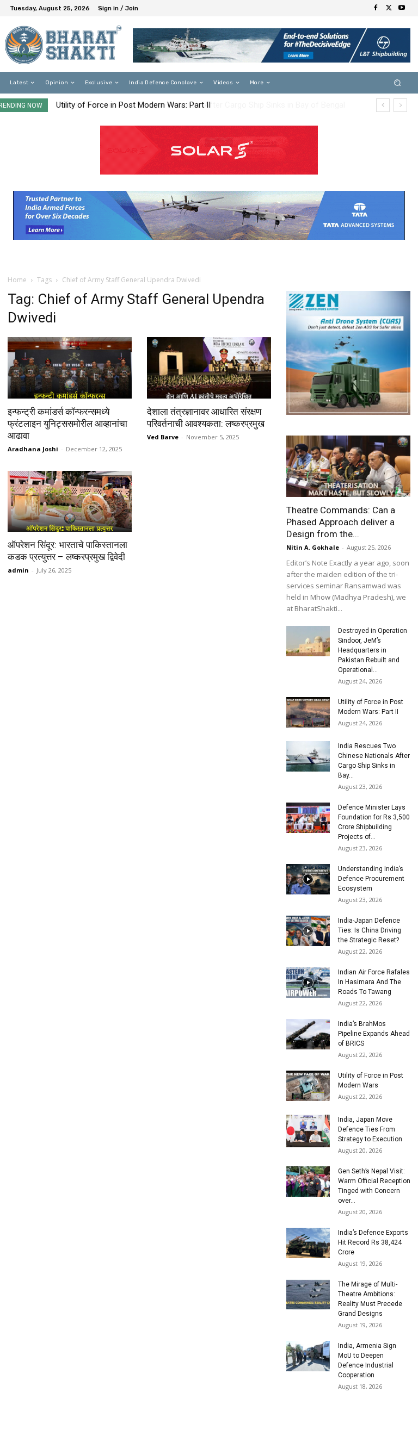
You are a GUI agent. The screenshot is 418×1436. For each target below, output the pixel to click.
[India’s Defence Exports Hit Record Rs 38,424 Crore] (308, 1243)
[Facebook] (375, 8)
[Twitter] (388, 8)
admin (18, 570)
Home (17, 279)
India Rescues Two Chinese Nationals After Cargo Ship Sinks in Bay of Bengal (196, 105)
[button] (397, 83)
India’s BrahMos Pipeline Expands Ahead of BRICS (374, 1033)
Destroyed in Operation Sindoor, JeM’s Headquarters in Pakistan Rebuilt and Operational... (372, 650)
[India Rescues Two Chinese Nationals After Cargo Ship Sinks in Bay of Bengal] (308, 756)
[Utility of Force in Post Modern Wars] (308, 1086)
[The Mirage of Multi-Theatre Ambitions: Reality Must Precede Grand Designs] (308, 1294)
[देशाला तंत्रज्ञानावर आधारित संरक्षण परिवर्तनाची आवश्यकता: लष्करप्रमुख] (209, 368)
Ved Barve (163, 437)
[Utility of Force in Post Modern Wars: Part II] (308, 712)
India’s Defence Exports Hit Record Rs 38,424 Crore (373, 1242)
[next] (400, 105)
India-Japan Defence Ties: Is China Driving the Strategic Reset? (369, 930)
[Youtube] (401, 8)
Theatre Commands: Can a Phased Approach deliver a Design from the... (340, 522)
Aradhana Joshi (33, 449)
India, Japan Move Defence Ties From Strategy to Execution (370, 1129)
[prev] (383, 105)
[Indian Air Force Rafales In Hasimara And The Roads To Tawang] (308, 982)
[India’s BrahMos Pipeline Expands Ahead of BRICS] (308, 1034)
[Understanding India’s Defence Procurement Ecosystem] (308, 879)
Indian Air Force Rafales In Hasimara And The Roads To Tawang (374, 982)
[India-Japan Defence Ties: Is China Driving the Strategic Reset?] (308, 931)
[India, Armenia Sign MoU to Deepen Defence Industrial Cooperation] (308, 1356)
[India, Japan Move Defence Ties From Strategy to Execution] (308, 1131)
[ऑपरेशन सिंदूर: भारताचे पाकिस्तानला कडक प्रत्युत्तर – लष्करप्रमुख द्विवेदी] (70, 501)
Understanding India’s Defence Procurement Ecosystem (371, 878)
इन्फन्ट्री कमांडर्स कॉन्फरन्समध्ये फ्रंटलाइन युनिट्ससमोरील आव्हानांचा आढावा (67, 423)
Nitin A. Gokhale (312, 547)
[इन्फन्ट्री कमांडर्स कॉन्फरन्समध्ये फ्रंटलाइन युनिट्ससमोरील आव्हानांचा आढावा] (70, 368)
